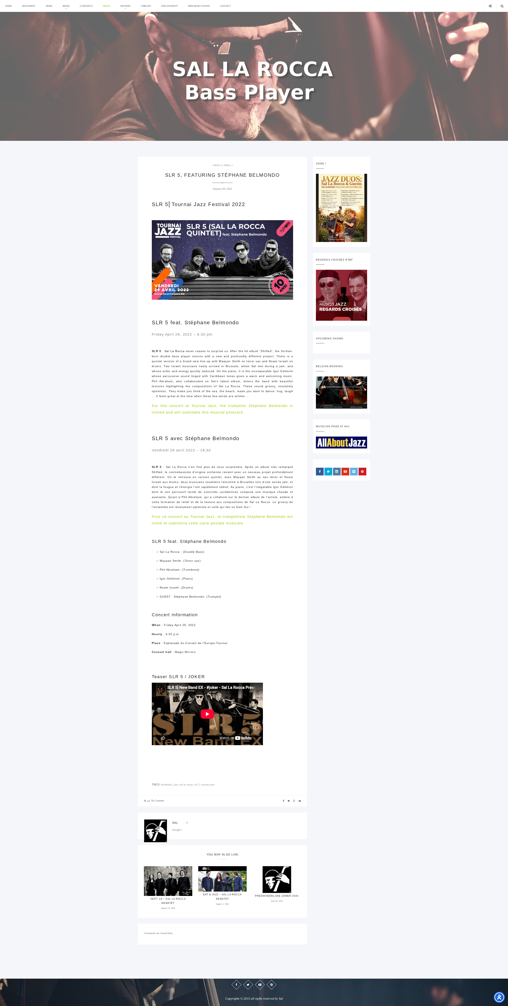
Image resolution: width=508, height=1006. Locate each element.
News (49, 6)
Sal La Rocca (175, 351)
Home (8, 6)
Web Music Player (199, 6)
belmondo (166, 784)
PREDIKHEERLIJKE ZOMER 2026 (276, 896)
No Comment (157, 800)
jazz (176, 784)
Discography (169, 6)
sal (148, 801)
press (106, 6)
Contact (225, 6)
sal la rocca (186, 784)
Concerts (86, 6)
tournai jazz (207, 784)
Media (66, 6)
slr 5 (196, 784)
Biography (29, 6)
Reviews (125, 6)
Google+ (177, 829)
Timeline (146, 6)
